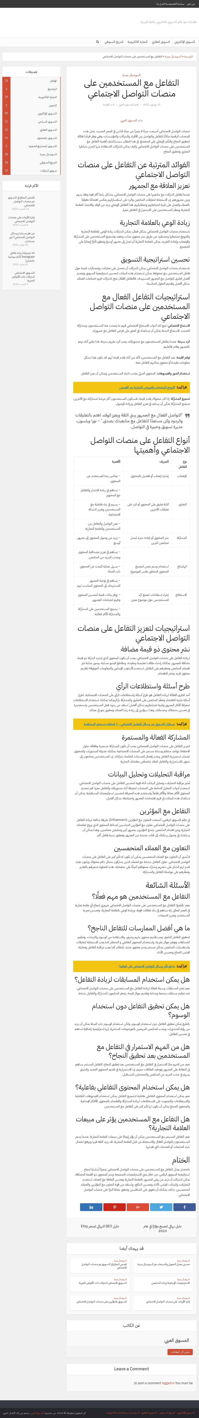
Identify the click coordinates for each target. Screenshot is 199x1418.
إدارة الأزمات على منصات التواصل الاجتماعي (21, 219)
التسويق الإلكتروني (184, 41)
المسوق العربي (126, 104)
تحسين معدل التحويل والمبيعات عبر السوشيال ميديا (163, 1264)
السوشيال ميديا (173, 56)
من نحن (191, 4)
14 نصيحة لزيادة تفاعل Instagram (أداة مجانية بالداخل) (21, 257)
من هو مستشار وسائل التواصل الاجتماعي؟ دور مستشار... (22, 237)
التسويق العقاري (161, 41)
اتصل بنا (160, 4)
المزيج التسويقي (114, 41)
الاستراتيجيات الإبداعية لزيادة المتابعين (171, 1283)
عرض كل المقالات (180, 1352)
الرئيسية (188, 56)
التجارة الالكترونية (137, 41)
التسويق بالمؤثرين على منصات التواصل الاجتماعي (102, 1301)
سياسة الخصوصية (175, 4)
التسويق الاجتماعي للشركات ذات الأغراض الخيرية (23, 277)
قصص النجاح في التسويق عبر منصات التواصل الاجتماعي (21, 201)
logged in (168, 1383)
